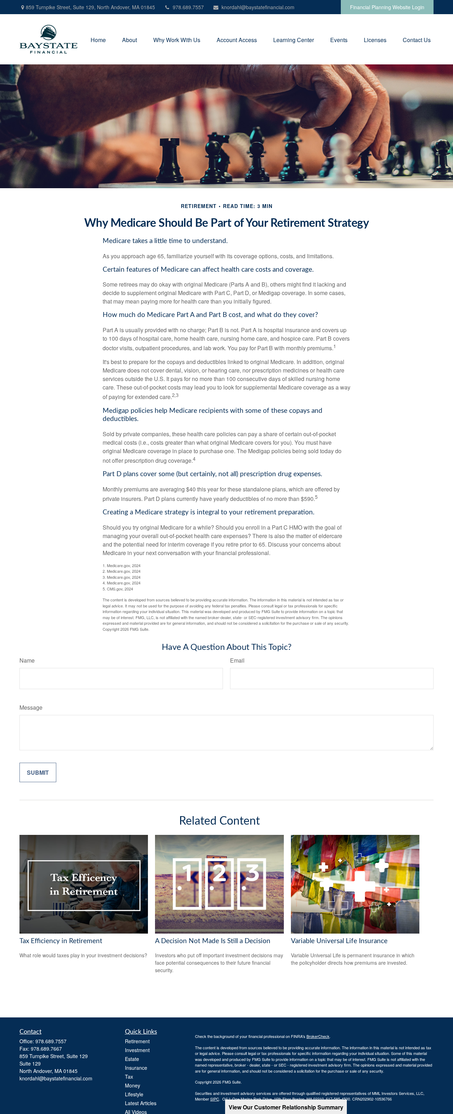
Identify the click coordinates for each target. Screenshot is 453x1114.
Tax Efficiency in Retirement (60, 941)
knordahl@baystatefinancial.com (258, 7)
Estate (132, 1058)
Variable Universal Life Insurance (339, 941)
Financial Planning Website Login (387, 7)
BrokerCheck (317, 1036)
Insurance (136, 1067)
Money (132, 1085)
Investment (137, 1050)
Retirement (137, 1041)
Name (27, 660)
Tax (129, 1076)
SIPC (214, 1099)
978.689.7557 (188, 7)
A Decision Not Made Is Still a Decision (212, 941)
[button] (98, 39)
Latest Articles (140, 1103)
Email (237, 660)
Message (30, 707)
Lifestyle (134, 1094)
